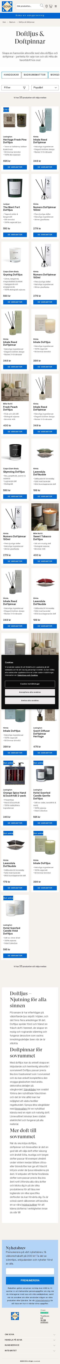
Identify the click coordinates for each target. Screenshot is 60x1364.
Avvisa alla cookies (30, 701)
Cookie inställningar (30, 684)
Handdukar (11, 75)
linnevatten (21, 1109)
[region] (29, 682)
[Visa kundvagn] (51, 6)
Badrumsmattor (35, 75)
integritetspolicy (42, 1301)
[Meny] (55, 6)
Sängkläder (30, 1089)
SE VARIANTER (15, 167)
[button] (42, 5)
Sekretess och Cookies (27, 675)
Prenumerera (30, 1280)
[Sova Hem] (7, 6)
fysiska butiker (29, 1205)
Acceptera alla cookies (30, 692)
